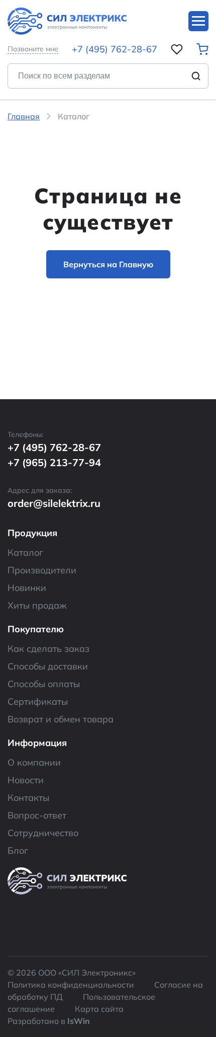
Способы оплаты (44, 684)
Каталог (25, 552)
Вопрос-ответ (37, 815)
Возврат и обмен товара (61, 719)
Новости (26, 780)
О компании (34, 762)
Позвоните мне (33, 49)
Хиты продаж (37, 605)
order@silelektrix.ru (54, 503)
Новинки (27, 588)
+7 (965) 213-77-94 (54, 462)
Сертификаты (38, 701)
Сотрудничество (43, 833)
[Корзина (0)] (202, 49)
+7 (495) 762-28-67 (114, 49)
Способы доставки (48, 666)
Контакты (28, 797)
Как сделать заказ (48, 648)
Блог (18, 850)
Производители (42, 570)
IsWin (78, 1021)
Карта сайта (99, 1009)
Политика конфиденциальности (71, 985)
